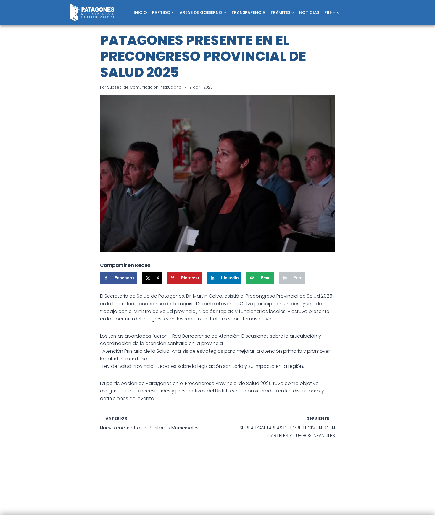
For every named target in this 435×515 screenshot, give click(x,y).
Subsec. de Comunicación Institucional (144, 87)
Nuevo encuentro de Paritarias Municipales (149, 423)
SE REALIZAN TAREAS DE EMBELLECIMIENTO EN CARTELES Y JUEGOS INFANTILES (287, 427)
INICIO (140, 12)
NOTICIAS (309, 12)
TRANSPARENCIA (248, 12)
